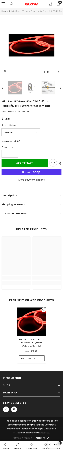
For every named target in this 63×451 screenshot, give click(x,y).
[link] (16, 278)
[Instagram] (14, 409)
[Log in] (50, 3)
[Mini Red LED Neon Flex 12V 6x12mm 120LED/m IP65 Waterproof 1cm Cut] (31, 322)
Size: (9, 125)
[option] (31, 45)
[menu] (3, 4)
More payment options (32, 179)
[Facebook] (6, 409)
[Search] (11, 4)
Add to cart (24, 162)
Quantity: (8, 147)
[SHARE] (59, 163)
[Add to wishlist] (53, 163)
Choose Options (32, 358)
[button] (53, 72)
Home (5, 11)
